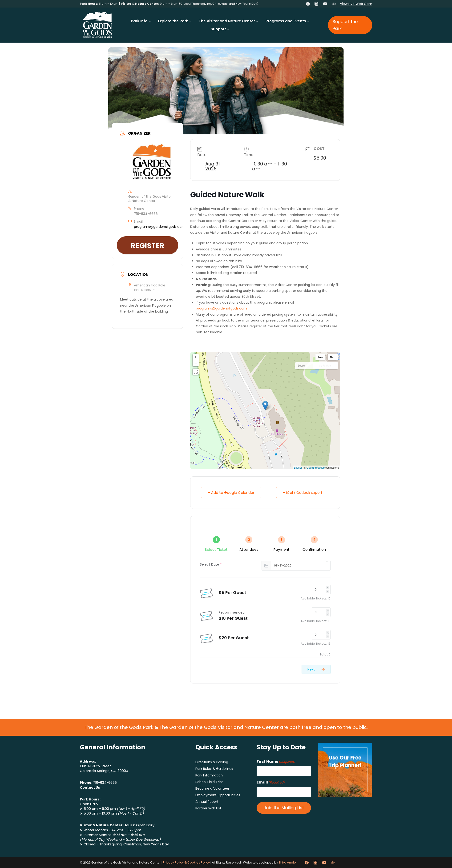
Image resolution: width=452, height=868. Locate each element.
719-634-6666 (146, 213)
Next (311, 669)
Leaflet (298, 467)
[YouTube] (325, 4)
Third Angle (287, 862)
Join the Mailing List (284, 808)
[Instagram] (316, 4)
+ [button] (195, 356)
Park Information (209, 775)
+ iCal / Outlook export (303, 492)
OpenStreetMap (316, 467)
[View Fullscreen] (196, 372)
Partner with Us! (208, 808)
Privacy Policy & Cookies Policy (186, 862)
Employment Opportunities (217, 795)
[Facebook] (308, 4)
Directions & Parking (211, 762)
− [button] (195, 363)
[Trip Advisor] (334, 4)
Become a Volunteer (212, 788)
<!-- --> (264, 410)
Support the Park (345, 25)
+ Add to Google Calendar (231, 492)
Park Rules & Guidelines (214, 768)
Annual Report (206, 801)
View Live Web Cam (356, 3)
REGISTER (148, 246)
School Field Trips (209, 782)
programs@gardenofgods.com (159, 226)
